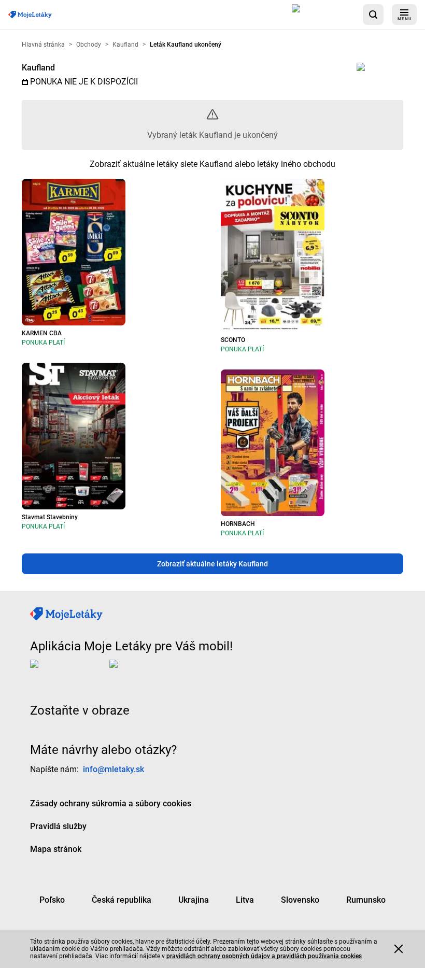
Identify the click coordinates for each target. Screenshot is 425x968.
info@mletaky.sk (113, 769)
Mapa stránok (55, 848)
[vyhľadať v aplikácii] (373, 14)
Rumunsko (366, 899)
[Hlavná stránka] (30, 15)
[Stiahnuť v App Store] (323, 14)
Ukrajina (193, 899)
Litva (245, 899)
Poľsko (52, 899)
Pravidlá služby (58, 826)
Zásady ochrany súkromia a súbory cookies (110, 803)
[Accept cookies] (398, 948)
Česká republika (121, 899)
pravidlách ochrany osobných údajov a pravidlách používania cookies (264, 956)
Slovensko (300, 899)
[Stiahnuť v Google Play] (150, 671)
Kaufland (38, 68)
